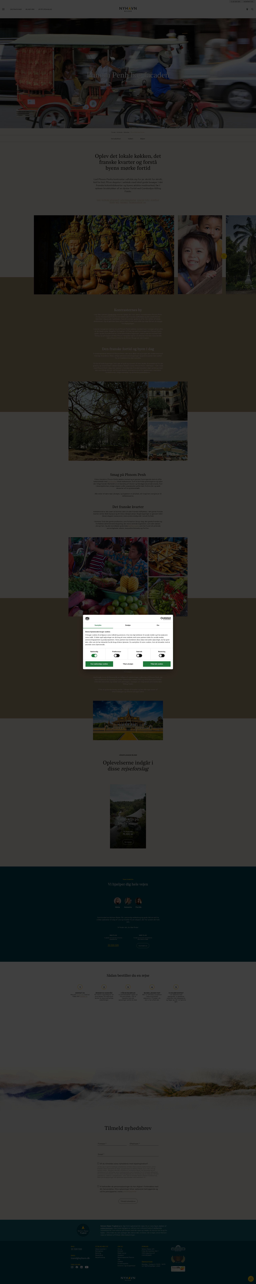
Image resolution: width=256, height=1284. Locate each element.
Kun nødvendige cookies (99, 664)
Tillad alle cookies (157, 664)
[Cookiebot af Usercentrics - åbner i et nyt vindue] (162, 618)
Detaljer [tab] (128, 625)
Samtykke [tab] (98, 625)
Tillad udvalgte (128, 664)
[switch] (117, 655)
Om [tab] (158, 625)
